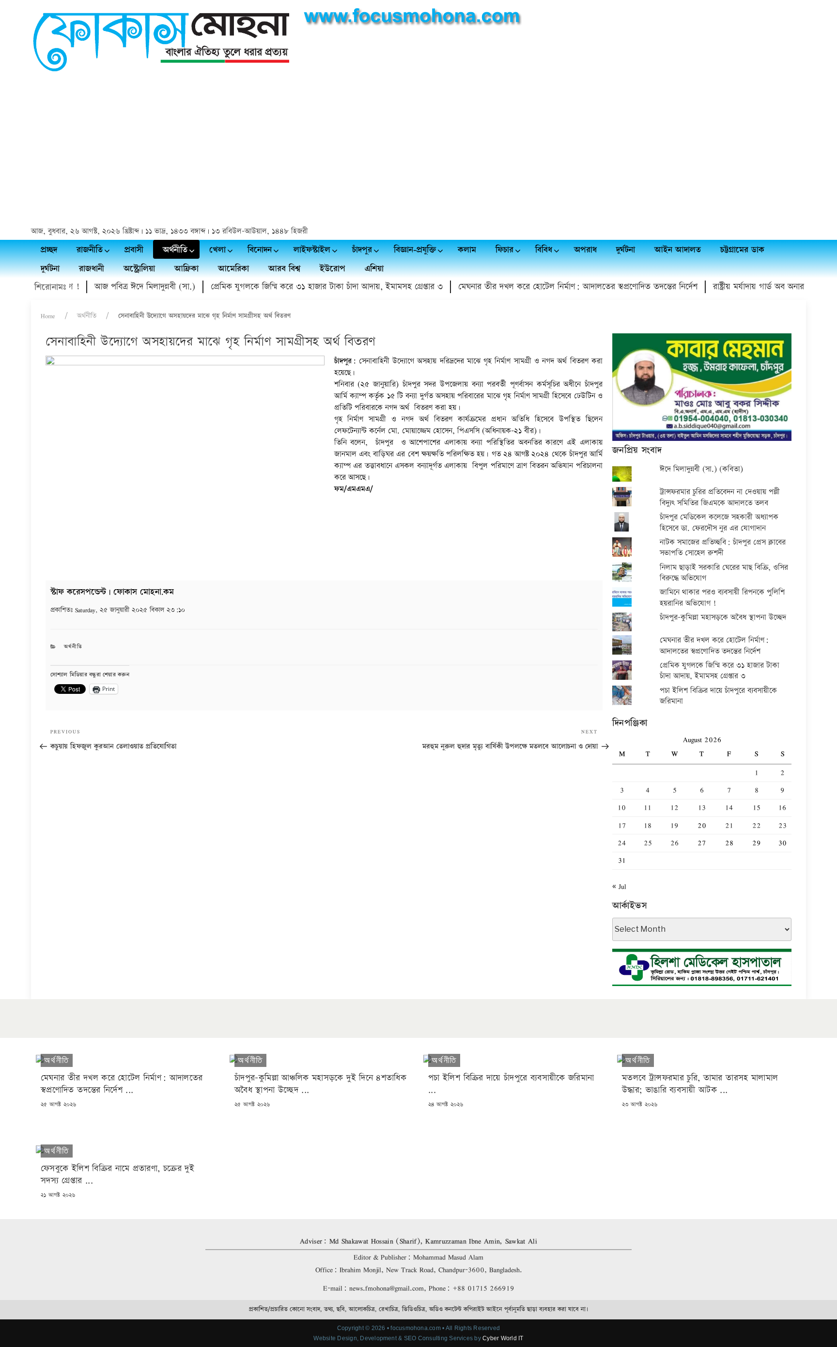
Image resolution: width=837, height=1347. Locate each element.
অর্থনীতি (86, 316)
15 (756, 807)
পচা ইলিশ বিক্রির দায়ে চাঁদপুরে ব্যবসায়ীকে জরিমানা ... (511, 1084)
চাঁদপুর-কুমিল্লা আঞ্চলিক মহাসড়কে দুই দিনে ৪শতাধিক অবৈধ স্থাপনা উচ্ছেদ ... (320, 1084)
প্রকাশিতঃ (117, 610)
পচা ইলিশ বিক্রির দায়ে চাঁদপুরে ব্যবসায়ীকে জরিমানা (718, 696)
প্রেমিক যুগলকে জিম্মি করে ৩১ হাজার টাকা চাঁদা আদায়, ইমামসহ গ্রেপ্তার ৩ (301, 287)
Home (48, 316)
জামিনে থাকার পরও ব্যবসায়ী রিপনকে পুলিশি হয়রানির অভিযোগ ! (722, 598)
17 (622, 825)
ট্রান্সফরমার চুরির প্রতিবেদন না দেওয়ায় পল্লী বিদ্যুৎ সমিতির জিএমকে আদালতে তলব (720, 497)
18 (647, 825)
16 (782, 807)
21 (729, 825)
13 (702, 807)
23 (782, 825)
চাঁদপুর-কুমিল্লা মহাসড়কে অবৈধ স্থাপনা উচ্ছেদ (723, 617)
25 (648, 842)
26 (674, 842)
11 (647, 807)
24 (622, 842)
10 (622, 807)
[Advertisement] (418, 151)
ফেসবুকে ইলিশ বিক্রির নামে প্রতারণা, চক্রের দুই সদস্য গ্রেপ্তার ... (117, 1174)
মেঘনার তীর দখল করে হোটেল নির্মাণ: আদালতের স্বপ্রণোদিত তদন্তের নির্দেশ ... (121, 1084)
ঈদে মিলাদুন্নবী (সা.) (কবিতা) (701, 469)
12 (674, 807)
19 (674, 825)
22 (756, 825)
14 (729, 807)
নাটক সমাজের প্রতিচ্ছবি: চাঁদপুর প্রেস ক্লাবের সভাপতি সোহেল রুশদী (723, 548)
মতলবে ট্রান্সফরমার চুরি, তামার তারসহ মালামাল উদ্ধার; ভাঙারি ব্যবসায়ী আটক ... (700, 1084)
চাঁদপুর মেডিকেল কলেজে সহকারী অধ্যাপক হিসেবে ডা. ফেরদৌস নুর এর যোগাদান (719, 522)
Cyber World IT (502, 1338)
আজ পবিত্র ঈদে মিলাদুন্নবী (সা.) (119, 287)
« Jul (619, 886)
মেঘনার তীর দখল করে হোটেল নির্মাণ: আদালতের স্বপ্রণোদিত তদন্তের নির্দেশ (552, 287)
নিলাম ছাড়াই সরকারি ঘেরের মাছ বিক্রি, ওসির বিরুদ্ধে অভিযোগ (724, 573)
